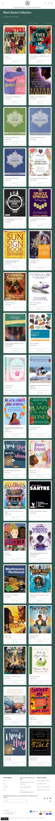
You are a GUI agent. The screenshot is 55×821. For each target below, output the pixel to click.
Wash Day (7, 717)
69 (42, 770)
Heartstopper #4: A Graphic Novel (13, 96)
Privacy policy (28, 817)
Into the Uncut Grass (35, 676)
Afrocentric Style (34, 758)
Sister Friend (33, 470)
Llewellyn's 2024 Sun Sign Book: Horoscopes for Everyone (12, 261)
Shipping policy (42, 817)
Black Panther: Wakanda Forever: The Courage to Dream (38, 554)
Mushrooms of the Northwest (12, 595)
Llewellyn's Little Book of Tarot (12, 178)
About (4, 790)
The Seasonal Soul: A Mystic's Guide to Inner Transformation (14, 219)
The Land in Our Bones (35, 427)
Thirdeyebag (9, 817)
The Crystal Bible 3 (34, 343)
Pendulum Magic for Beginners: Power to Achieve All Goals (14, 344)
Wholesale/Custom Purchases (43, 790)
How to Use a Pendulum (35, 302)
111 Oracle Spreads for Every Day (37, 219)
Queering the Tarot (34, 260)
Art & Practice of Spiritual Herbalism (38, 178)
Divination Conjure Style (10, 302)
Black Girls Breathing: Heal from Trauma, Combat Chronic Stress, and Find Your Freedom (14, 428)
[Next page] (45, 770)
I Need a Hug (8, 758)
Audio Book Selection (41, 783)
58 (31, 770)
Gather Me (32, 717)
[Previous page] (9, 770)
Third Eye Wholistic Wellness (43, 780)
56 (23, 770)
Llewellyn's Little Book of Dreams (37, 137)
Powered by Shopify (14, 817)
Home (4, 780)
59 (34, 770)
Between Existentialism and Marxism (38, 511)
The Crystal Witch (9, 385)
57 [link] (27, 770)
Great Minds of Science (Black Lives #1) (39, 595)
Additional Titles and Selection (43, 786)
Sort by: (30, 23)
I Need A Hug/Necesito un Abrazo (13, 470)
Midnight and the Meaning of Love (38, 96)
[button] (2, 3)
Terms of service (35, 817)
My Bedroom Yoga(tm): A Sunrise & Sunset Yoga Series (40, 386)
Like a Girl (7, 553)
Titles (4, 783)
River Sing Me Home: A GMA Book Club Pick (40, 56)
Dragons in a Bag (34, 635)
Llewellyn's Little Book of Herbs (12, 137)
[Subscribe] (25, 801)
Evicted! (7, 56)
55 (20, 770)
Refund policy (22, 817)
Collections (5, 786)
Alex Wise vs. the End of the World (13, 676)
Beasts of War (8, 635)
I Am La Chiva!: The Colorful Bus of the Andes (14, 512)
